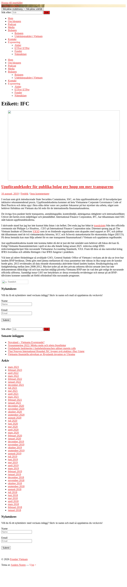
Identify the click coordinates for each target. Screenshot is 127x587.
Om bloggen (14, 21)
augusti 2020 (14, 417)
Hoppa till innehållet (11, 2)
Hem (10, 18)
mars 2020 (13, 432)
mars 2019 (13, 468)
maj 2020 (13, 426)
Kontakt (12, 39)
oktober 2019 (15, 447)
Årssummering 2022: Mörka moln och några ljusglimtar (37, 345)
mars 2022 (13, 376)
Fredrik (24, 193)
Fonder (18, 51)
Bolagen (12, 30)
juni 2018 (13, 495)
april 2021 (13, 393)
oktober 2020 (15, 411)
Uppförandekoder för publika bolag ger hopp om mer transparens (57, 186)
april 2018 (13, 501)
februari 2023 (15, 370)
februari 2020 (15, 435)
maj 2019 (13, 462)
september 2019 (16, 450)
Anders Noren (18, 564)
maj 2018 (13, 498)
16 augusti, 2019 (10, 193)
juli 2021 (12, 387)
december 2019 (16, 441)
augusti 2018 (14, 489)
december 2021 (16, 384)
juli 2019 (12, 456)
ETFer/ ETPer (22, 48)
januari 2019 (14, 474)
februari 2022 (15, 379)
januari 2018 (14, 510)
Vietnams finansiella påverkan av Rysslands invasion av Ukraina (41, 354)
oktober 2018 (15, 483)
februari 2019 (15, 471)
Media (11, 27)
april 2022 (13, 373)
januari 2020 (14, 438)
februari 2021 (15, 399)
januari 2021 (14, 402)
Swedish (11, 282)
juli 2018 (12, 492)
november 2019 (16, 444)
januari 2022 (14, 382)
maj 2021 (13, 390)
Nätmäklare (21, 54)
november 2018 (16, 480)
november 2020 (16, 408)
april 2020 (13, 429)
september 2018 (16, 486)
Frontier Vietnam (10, 5)
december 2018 (16, 477)
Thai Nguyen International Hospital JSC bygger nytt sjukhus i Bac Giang (46, 351)
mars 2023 (13, 367)
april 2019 (13, 465)
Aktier (18, 45)
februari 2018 (15, 507)
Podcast (12, 24)
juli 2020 (12, 420)
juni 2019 (13, 459)
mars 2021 (13, 396)
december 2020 (16, 405)
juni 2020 (13, 423)
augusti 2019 (14, 453)
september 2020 (16, 414)
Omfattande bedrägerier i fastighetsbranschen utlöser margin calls (42, 348)
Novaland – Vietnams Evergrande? (26, 342)
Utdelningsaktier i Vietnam (28, 36)
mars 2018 (13, 504)
